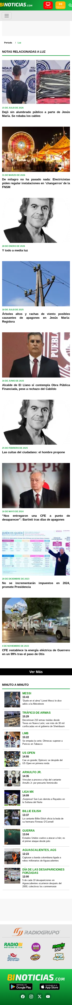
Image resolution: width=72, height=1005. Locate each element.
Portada (8, 43)
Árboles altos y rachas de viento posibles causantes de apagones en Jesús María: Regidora (36, 317)
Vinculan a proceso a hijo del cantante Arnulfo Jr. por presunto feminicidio (41, 781)
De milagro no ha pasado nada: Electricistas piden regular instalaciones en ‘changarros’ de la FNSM (36, 183)
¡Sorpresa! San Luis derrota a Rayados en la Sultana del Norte (43, 801)
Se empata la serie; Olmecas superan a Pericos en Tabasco (42, 742)
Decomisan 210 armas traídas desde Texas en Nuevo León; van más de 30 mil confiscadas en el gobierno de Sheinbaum (43, 723)
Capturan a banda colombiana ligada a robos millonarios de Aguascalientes (41, 859)
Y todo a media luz (15, 250)
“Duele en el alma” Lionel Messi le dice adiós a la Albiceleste (42, 702)
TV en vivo (48, 7)
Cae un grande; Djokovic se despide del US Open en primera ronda (42, 762)
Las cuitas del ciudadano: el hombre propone (33, 452)
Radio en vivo (60, 7)
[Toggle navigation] (7, 15)
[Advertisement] (36, 24)
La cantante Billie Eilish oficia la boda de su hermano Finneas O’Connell (42, 820)
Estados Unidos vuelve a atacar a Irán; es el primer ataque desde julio (43, 839)
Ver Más (36, 672)
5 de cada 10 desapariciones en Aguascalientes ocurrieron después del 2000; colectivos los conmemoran (42, 883)
